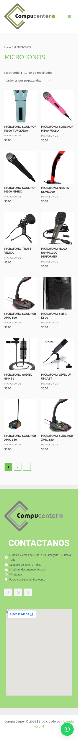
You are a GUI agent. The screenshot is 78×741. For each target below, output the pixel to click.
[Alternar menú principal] (69, 16)
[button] (67, 729)
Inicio (7, 47)
